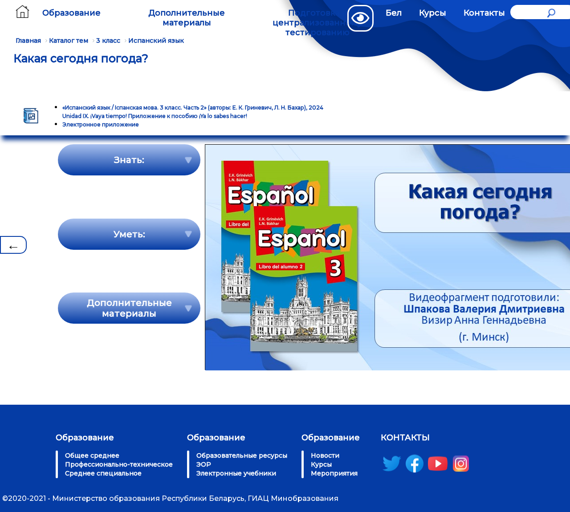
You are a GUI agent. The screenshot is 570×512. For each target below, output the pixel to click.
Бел (394, 13)
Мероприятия (334, 473)
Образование (71, 13)
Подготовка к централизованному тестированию (317, 22)
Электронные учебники (236, 473)
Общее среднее (92, 455)
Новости (325, 455)
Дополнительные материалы (186, 18)
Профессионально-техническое (119, 464)
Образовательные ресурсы (241, 455)
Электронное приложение (100, 124)
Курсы (432, 13)
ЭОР (203, 464)
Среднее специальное (103, 473)
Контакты (484, 13)
